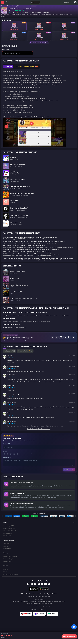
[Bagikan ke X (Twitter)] (56, 337)
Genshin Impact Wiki (8, 526)
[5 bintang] (17, 453)
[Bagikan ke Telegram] (65, 337)
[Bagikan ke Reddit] (73, 337)
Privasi (5, 571)
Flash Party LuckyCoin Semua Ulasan (38, 429)
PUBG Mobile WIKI (8, 533)
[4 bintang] (14, 453)
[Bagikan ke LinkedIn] (69, 337)
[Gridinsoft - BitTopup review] (39, 614)
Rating (5, 451)
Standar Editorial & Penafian (10, 574)
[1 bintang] (4, 453)
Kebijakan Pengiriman (9, 559)
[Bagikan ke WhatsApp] (61, 337)
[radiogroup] (11, 358)
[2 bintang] (7, 453)
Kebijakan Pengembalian (10, 556)
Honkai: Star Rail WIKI (9, 528)
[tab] (8, 66)
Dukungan (6, 546)
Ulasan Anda (7, 457)
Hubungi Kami (7, 548)
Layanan (5, 569)
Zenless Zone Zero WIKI (9, 530)
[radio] (8, 358)
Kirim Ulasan (70, 469)
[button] (39, 522)
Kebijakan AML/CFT (8, 561)
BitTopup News (7, 535)
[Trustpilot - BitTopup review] (52, 614)
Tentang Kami (7, 543)
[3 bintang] (10, 453)
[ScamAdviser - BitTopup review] (26, 614)
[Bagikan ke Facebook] (52, 337)
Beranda (3, 6)
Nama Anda (6, 443)
